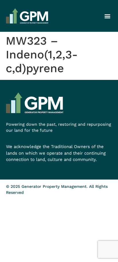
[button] (107, 16)
